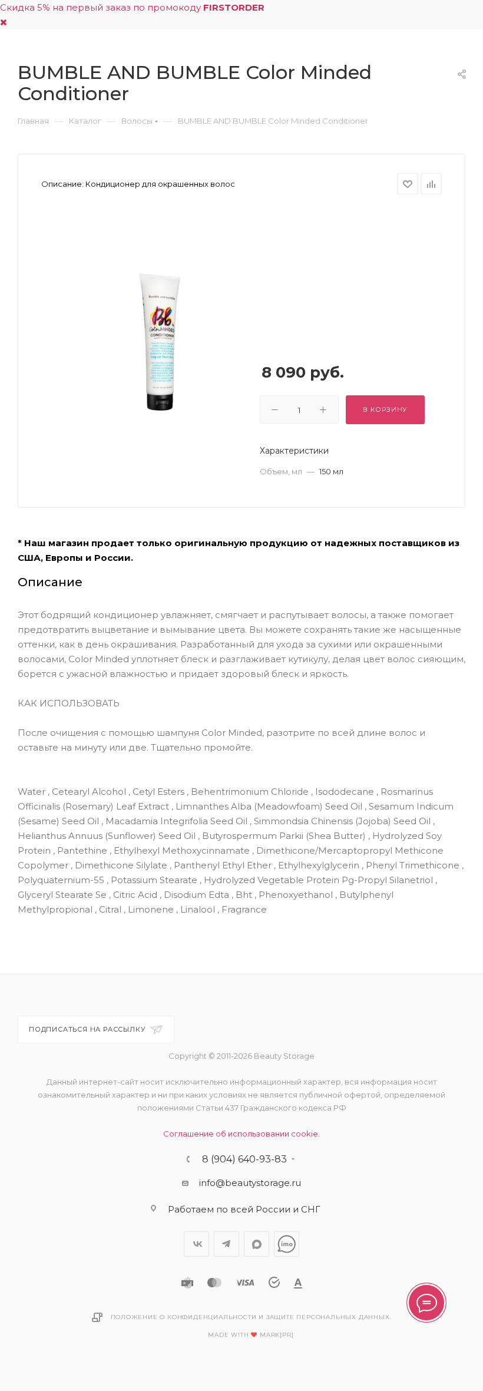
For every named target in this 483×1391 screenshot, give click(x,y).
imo (286, 1244)
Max (256, 1244)
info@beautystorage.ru (250, 1182)
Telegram (226, 1244)
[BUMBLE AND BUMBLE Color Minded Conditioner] (161, 341)
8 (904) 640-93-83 (244, 1159)
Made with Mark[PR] (250, 1335)
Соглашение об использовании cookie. (241, 1133)
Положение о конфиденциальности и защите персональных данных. (251, 1317)
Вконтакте (196, 1244)
